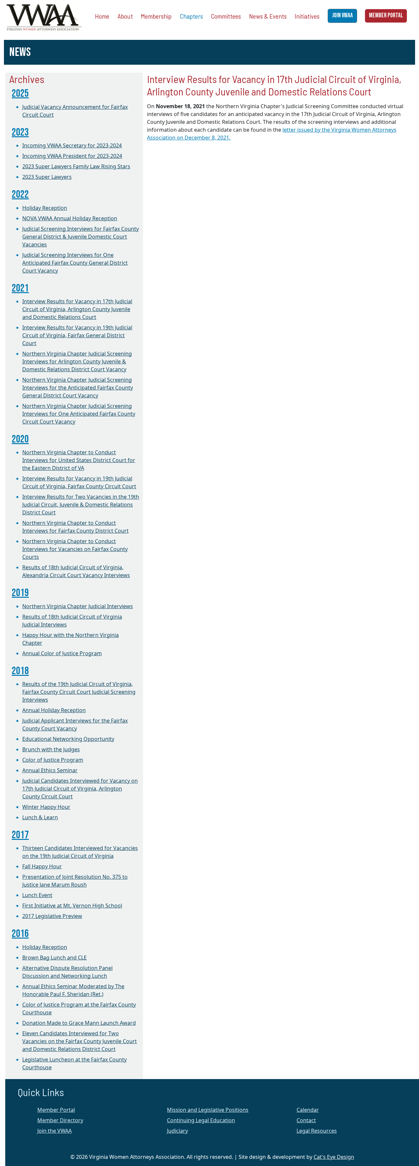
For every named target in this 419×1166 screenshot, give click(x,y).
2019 (20, 593)
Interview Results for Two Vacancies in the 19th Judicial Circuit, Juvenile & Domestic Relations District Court (80, 504)
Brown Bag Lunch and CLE (54, 957)
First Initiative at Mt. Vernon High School (72, 905)
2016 (20, 933)
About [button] (125, 16)
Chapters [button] (191, 16)
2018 (20, 671)
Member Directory (60, 1120)
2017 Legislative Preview (52, 916)
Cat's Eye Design (334, 1156)
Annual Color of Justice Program (62, 653)
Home (102, 16)
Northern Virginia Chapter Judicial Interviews (77, 606)
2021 (20, 288)
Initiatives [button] (307, 16)
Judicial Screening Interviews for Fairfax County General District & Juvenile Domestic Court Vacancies (80, 236)
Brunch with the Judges (51, 749)
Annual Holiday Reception (54, 710)
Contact (306, 1120)
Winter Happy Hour (46, 806)
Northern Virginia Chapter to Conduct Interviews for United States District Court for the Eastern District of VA (78, 460)
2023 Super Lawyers (47, 176)
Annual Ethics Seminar (50, 770)
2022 (20, 194)
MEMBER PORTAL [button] (386, 15)
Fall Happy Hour (42, 866)
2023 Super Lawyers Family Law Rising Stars (76, 166)
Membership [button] (156, 16)
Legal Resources (317, 1130)
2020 (20, 439)
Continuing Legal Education (201, 1120)
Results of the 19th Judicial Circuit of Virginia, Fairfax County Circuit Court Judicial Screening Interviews (79, 691)
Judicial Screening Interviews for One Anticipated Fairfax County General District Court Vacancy (75, 262)
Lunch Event (37, 895)
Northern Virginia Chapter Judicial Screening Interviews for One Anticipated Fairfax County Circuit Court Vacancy (78, 413)
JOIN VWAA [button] (342, 15)
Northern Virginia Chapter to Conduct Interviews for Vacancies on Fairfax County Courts (75, 549)
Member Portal (56, 1109)
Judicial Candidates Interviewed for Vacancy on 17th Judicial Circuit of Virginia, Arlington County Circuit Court (80, 788)
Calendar (308, 1109)
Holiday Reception (44, 207)
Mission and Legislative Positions (207, 1109)
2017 (20, 835)
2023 (20, 132)
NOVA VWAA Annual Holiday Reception (69, 218)
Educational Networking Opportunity (68, 738)
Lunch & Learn (40, 817)
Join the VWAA (54, 1130)
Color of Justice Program (52, 759)
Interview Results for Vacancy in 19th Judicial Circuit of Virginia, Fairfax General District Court (77, 335)
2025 (20, 93)
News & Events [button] (268, 16)
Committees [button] (226, 16)
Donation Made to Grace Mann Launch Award (79, 1022)
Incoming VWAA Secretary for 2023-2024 (72, 145)
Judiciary (177, 1130)
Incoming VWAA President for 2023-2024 (72, 155)
